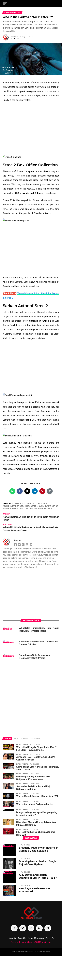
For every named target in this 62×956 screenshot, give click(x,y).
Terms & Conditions (36, 938)
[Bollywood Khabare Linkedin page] (39, 928)
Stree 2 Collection (37, 504)
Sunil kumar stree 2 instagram (20, 506)
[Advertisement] (31, 128)
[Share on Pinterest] (42, 491)
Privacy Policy (51, 938)
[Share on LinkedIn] (35, 491)
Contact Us (22, 938)
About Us (12, 938)
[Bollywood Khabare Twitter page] (22, 928)
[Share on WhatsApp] (12, 491)
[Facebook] (15, 544)
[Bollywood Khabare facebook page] (14, 928)
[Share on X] (27, 491)
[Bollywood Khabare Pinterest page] (47, 928)
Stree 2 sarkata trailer (39, 509)
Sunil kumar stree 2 (14, 509)
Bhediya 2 (20, 504)
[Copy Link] (50, 491)
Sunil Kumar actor (48, 506)
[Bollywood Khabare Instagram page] (31, 928)
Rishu (16, 39)
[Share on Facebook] (20, 491)
